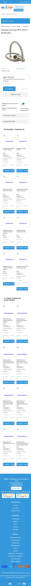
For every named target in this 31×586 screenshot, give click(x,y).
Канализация (15, 540)
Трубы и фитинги (15, 561)
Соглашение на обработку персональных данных (15, 572)
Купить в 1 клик (15, 94)
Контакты (15, 529)
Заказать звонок (18, 10)
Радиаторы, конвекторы (15, 553)
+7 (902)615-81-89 (19, 8)
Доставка (15, 508)
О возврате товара (20, 68)
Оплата (15, 505)
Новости (15, 521)
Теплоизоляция (15, 558)
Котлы (15, 548)
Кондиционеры (15, 545)
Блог (15, 524)
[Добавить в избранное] (27, 38)
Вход (21, 2)
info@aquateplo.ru (16, 483)
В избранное (6, 162)
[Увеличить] (15, 51)
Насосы (15, 551)
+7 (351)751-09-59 (19, 6)
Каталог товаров (8, 21)
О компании (15, 519)
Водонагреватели (15, 537)
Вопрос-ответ (15, 510)
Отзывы (15, 527)
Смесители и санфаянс (15, 556)
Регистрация (27, 2)
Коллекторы (15, 543)
